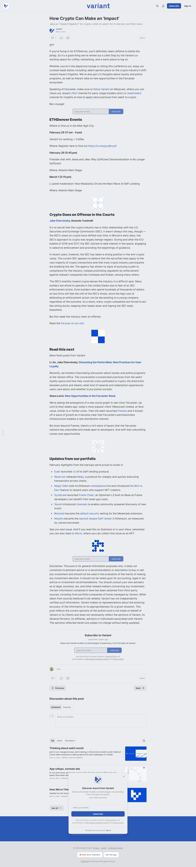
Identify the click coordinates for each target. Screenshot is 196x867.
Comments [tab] (56, 707)
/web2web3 (134, 93)
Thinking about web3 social (66, 748)
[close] (123, 776)
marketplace (98, 485)
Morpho (58, 518)
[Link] (46, 120)
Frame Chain (86, 495)
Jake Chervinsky (59, 220)
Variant (59, 29)
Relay (80, 476)
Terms (104, 848)
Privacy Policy (118, 822)
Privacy (96, 848)
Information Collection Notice (97, 822)
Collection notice (115, 848)
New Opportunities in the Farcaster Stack (90, 395)
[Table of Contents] (3, 433)
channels (81, 504)
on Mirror (76, 533)
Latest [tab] (59, 740)
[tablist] (61, 707)
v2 (74, 471)
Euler (57, 471)
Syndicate (60, 495)
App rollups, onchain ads (64, 768)
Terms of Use (111, 820)
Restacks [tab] (67, 707)
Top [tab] (52, 740)
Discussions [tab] (70, 740)
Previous (59, 688)
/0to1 (74, 93)
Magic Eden (61, 485)
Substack (85, 861)
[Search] (157, 6)
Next (138, 688)
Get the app (111, 854)
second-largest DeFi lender (95, 518)
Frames (122, 410)
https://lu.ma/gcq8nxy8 (102, 145)
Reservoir (60, 476)
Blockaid (59, 513)
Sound (58, 504)
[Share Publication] (163, 6)
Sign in (187, 6)
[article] (98, 754)
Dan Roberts (77, 758)
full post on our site (72, 323)
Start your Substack (91, 854)
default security (89, 513)
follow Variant (101, 89)
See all (55, 808)
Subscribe (174, 6)
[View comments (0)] (61, 38)
